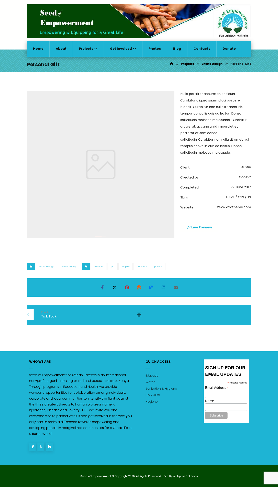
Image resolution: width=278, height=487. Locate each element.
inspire (125, 266)
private (158, 266)
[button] (102, 287)
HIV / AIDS (153, 395)
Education (153, 375)
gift (112, 266)
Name (209, 401)
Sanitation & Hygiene (161, 388)
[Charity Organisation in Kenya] (139, 21)
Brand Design (46, 266)
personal (142, 266)
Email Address (217, 387)
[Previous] (34, 165)
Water (150, 382)
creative (98, 266)
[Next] (167, 165)
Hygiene (152, 401)
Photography (68, 266)
